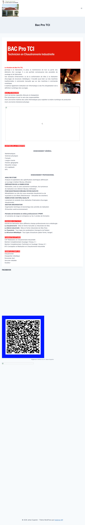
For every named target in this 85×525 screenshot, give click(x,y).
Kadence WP (59, 520)
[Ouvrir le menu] (81, 8)
